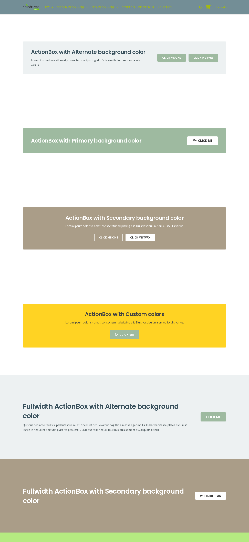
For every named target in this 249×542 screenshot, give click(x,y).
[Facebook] (200, 7)
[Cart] (208, 7)
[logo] (31, 7)
